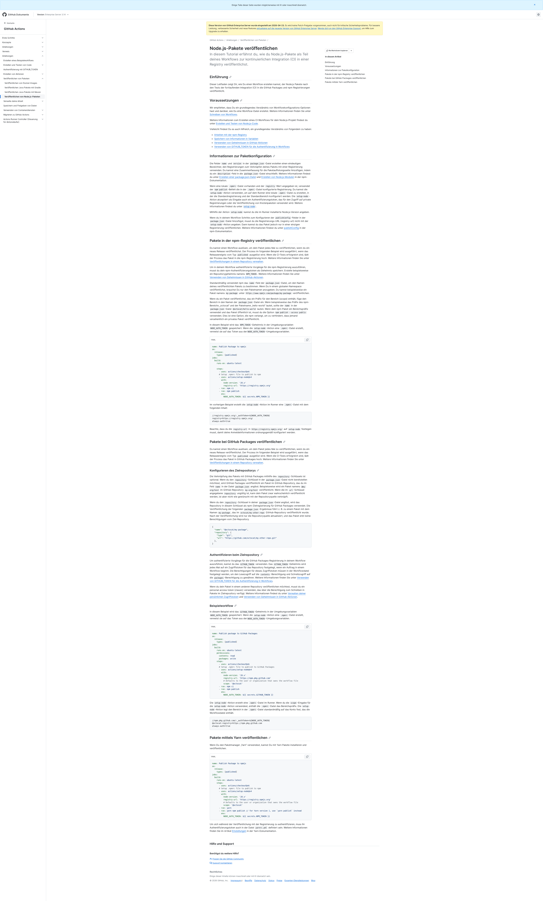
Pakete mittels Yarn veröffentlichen (238, 738)
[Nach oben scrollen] (537, 895)
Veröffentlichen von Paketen (253, 40)
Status (271, 880)
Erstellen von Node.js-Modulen (277, 177)
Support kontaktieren (222, 863)
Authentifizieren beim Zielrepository (234, 555)
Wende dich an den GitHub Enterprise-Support (339, 28)
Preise (279, 880)
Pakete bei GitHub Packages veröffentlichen (246, 442)
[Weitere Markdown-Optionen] (351, 50)
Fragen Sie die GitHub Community (228, 859)
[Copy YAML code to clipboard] (307, 340)
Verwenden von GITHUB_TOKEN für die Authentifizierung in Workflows (252, 146)
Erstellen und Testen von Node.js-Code (237, 123)
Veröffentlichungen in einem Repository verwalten (236, 261)
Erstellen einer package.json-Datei (237, 177)
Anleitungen (231, 40)
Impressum (236, 880)
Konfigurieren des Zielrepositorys (233, 470)
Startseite (10, 23)
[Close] (535, 4)
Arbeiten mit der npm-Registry (230, 134)
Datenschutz (260, 880)
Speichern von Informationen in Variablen (236, 138)
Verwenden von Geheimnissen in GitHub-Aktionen (241, 142)
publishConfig (291, 227)
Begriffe (248, 880)
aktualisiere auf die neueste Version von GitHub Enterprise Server (287, 28)
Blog (313, 880)
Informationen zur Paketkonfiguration (241, 156)
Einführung (219, 77)
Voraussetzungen (224, 100)
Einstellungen (239, 831)
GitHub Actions (14, 29)
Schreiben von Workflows (223, 114)
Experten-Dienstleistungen (297, 880)
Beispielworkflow (221, 605)
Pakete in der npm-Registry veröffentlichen (245, 241)
